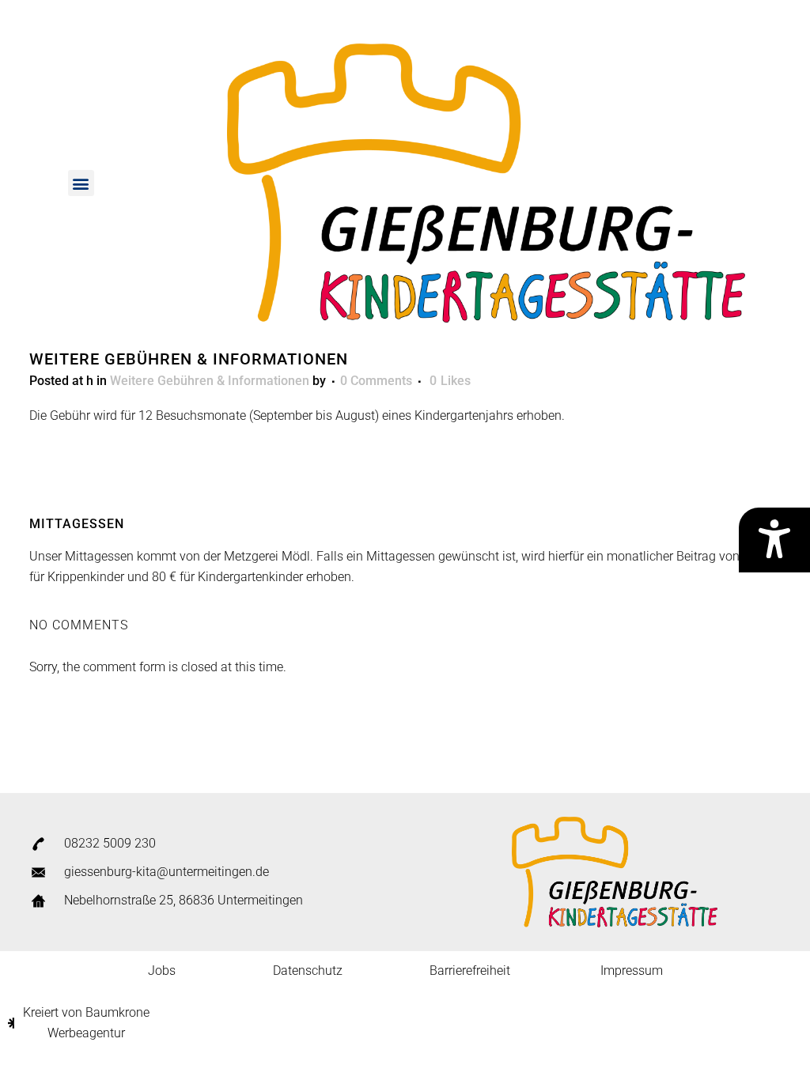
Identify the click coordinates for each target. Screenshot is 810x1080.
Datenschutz (308, 970)
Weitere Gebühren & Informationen (209, 380)
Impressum (631, 970)
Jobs (162, 970)
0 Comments (376, 380)
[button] (81, 183)
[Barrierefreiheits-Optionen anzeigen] (774, 540)
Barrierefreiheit (470, 970)
